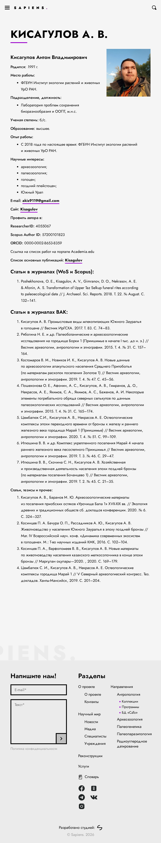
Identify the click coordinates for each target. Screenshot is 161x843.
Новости (91, 722)
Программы (130, 706)
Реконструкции (90, 756)
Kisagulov (29, 209)
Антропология (128, 694)
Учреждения (95, 743)
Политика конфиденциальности (33, 748)
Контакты (91, 701)
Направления (122, 686)
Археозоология (130, 719)
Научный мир (89, 714)
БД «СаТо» (130, 712)
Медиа (90, 729)
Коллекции (130, 701)
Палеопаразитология (134, 734)
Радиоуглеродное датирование (132, 744)
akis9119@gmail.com (40, 200)
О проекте (86, 686)
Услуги (83, 766)
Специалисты (95, 736)
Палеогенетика (129, 726)
